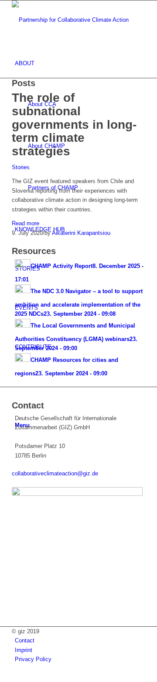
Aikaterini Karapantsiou (81, 233)
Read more (25, 223)
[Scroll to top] (2, 677)
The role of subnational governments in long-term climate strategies (74, 124)
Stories (21, 167)
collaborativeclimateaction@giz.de (55, 473)
